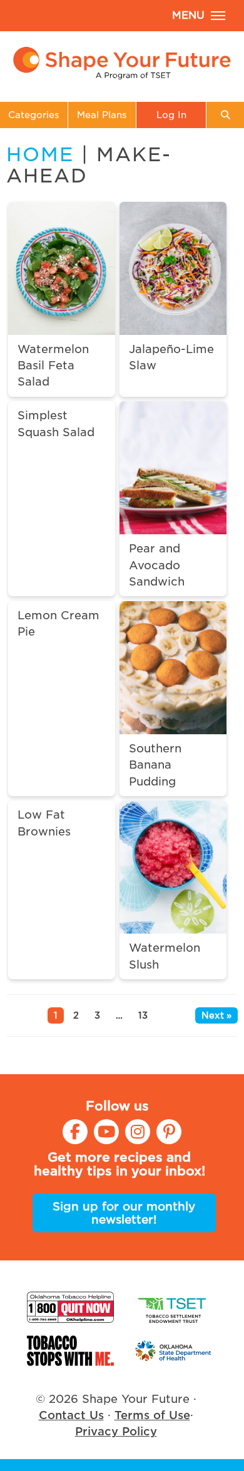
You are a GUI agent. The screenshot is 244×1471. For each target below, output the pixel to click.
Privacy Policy (116, 1431)
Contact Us (71, 1415)
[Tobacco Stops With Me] (70, 1350)
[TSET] (173, 1307)
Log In (171, 114)
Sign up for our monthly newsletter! (124, 1213)
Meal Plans (102, 114)
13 (143, 1015)
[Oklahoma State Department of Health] (173, 1350)
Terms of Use (152, 1415)
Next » (216, 1015)
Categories (33, 114)
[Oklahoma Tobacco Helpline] (70, 1307)
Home (40, 154)
